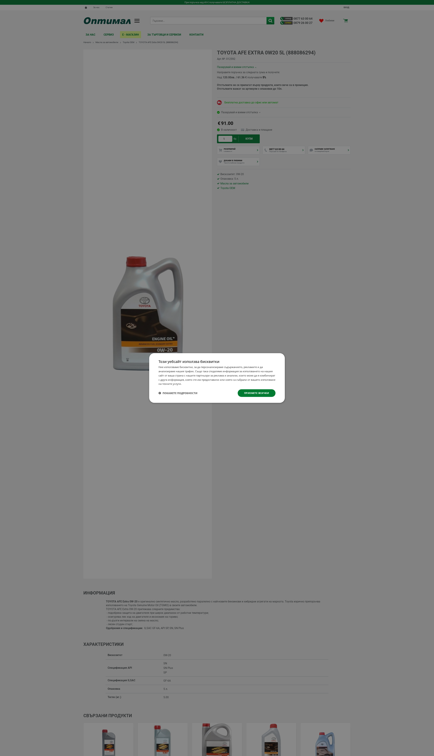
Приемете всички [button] (256, 393)
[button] (178, 393)
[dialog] (217, 378)
